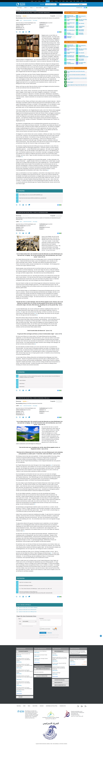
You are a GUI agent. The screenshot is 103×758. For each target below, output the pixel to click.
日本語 (63, 1)
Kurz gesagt (35, 20)
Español (39, 1)
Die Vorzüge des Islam (82, 17)
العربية (36, 1)
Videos (31, 7)
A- (57, 15)
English (32, 1)
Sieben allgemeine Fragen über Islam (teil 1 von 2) (77, 85)
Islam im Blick (38, 7)
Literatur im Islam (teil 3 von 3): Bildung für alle (27, 611)
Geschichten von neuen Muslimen (70, 27)
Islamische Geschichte (27, 20)
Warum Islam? (70, 82)
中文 (60, 1)
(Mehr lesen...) (19, 656)
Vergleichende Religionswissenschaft (83, 56)
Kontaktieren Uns (79, 7)
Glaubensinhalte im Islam (71, 20)
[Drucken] (23, 31)
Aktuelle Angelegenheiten (70, 34)
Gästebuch (46, 7)
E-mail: (20, 623)
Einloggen (42, 4)
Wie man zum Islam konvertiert (83, 20)
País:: (20, 621)
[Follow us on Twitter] (82, 706)
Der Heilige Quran (71, 30)
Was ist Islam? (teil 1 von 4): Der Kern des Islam (76, 72)
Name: (19, 618)
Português (56, 1)
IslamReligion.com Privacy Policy (51, 705)
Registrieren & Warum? (51, 4)
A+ (60, 15)
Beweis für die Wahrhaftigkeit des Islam (71, 46)
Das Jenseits (81, 23)
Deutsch (47, 1)
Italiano (67, 1)
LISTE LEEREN (84, 664)
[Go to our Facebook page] (78, 706)
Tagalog (71, 1)
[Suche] (77, 4)
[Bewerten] (16, 32)
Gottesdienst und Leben (70, 23)
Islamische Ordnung (69, 37)
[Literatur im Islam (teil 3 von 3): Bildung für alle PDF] (26, 417)
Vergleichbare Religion (82, 27)
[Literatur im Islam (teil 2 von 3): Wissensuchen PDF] (26, 233)
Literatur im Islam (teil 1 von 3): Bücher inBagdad (28, 607)
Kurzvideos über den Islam (82, 63)
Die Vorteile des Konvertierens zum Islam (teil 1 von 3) (77, 79)
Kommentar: (41, 618)
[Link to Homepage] (20, 4)
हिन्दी (74, 1)
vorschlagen (42, 632)
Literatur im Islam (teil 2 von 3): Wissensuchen (27, 609)
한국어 (82, 1)
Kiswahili (78, 1)
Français (43, 1)
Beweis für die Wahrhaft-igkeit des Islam (71, 16)
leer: (17, 20)
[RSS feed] (85, 706)
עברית (85, 1)
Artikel (25, 7)
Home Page (19, 7)
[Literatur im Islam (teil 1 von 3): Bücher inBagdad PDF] (26, 32)
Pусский (52, 1)
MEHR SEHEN (19, 693)
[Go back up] (101, 636)
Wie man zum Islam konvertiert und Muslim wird (76, 75)
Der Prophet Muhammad (81, 30)
